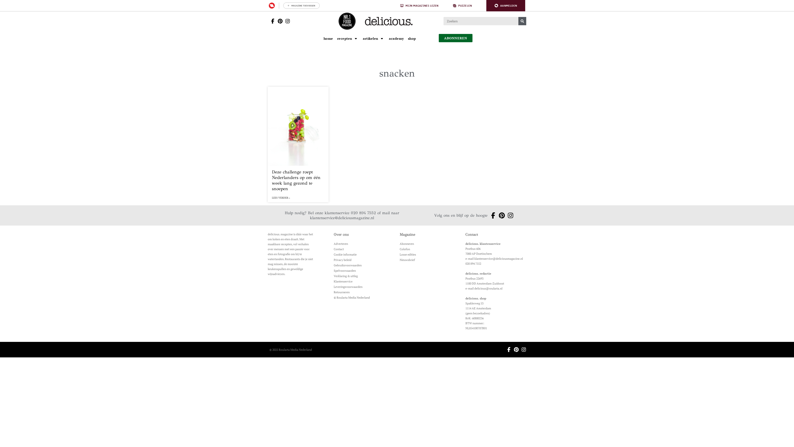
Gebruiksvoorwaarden (348, 265)
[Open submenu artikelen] (382, 38)
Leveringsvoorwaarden (348, 287)
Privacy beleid (343, 260)
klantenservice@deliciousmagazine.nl (342, 217)
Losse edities (408, 254)
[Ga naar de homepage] (347, 21)
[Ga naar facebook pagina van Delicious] (271, 21)
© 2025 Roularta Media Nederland (290, 350)
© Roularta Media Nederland (352, 297)
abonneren (455, 38)
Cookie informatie (345, 254)
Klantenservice (343, 281)
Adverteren (341, 244)
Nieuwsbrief (407, 260)
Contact (339, 249)
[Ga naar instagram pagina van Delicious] (286, 21)
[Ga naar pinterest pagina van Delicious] (279, 21)
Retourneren (342, 292)
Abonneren (407, 244)
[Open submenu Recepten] (356, 38)
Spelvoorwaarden (345, 271)
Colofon (405, 249)
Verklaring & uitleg (346, 276)
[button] (505, 5)
